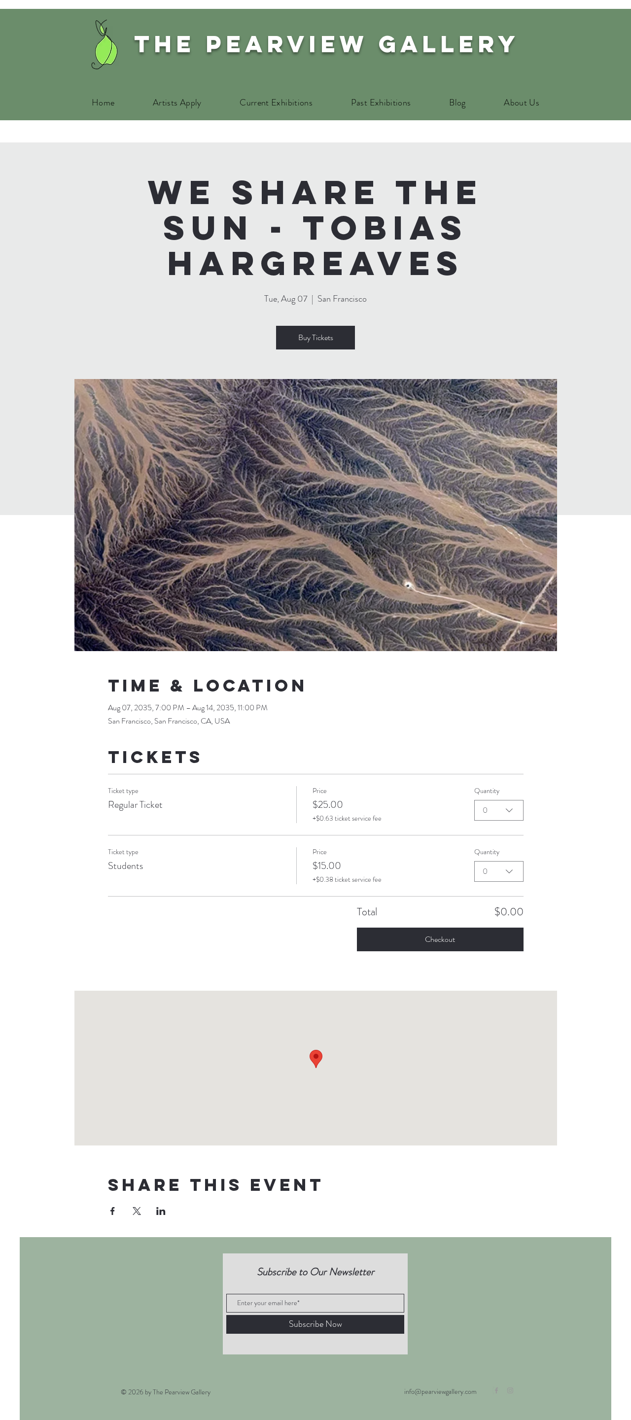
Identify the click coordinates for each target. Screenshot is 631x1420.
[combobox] (499, 810)
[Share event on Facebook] (112, 1211)
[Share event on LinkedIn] (161, 1211)
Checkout (440, 939)
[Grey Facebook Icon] (496, 1390)
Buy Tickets (315, 337)
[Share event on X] (136, 1211)
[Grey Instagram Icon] (510, 1390)
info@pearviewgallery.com (440, 1391)
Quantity (486, 791)
